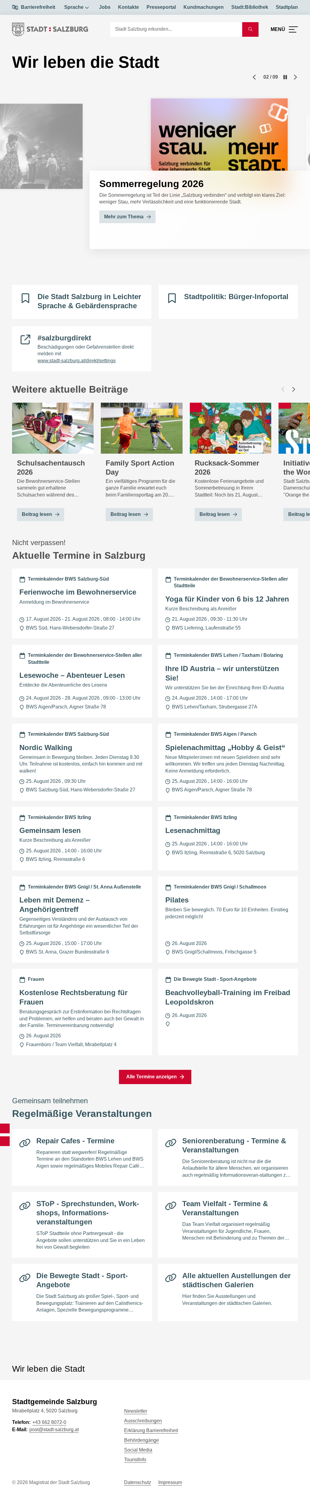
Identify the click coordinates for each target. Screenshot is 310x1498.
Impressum (170, 1482)
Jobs (104, 7)
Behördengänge (141, 1440)
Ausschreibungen (143, 1420)
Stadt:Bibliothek (249, 7)
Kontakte (128, 7)
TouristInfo (135, 1459)
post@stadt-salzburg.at (54, 1429)
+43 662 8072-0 (49, 1422)
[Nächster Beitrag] (293, 389)
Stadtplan (287, 7)
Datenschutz (137, 1482)
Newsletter (135, 1411)
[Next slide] (295, 77)
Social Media (138, 1449)
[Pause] (285, 77)
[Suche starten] (250, 29)
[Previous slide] (254, 77)
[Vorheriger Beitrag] (283, 389)
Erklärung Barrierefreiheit (151, 1430)
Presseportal (161, 7)
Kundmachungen (203, 7)
